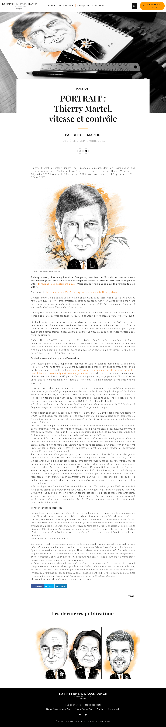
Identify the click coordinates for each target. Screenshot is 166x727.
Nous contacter (94, 704)
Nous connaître (72, 704)
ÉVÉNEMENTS (65, 6)
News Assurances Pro (58, 709)
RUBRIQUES (82, 6)
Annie (100, 709)
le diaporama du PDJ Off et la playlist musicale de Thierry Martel (82, 292)
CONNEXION (98, 6)
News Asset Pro (84, 709)
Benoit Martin (87, 135)
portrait (83, 88)
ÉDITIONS (49, 6)
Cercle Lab (114, 709)
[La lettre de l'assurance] (20, 5)
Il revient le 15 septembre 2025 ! (57, 283)
